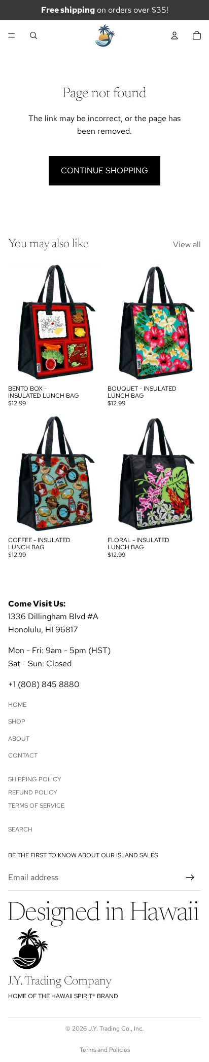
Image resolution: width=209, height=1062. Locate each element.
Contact (23, 755)
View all (187, 244)
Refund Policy (32, 792)
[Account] (174, 35)
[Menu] (11, 35)
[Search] (33, 35)
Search (20, 829)
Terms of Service (36, 806)
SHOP (16, 721)
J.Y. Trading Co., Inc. (116, 1029)
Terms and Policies (105, 1050)
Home (17, 705)
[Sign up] (190, 877)
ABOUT (18, 739)
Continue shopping (104, 170)
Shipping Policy (34, 779)
